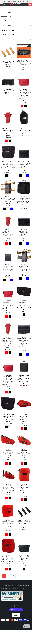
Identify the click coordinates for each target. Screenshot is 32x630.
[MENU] (1, 4)
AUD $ (15, 615)
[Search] (25, 4)
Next (25, 576)
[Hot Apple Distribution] (16, 4)
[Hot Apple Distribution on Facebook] (14, 605)
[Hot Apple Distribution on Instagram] (17, 605)
